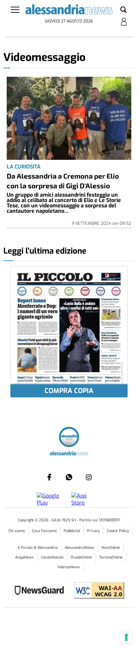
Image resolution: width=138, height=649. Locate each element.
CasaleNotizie (52, 557)
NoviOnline (110, 547)
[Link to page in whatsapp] (69, 477)
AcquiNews (24, 557)
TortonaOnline (111, 557)
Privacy (93, 530)
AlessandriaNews (79, 547)
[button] (123, 10)
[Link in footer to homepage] (69, 438)
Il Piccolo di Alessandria (38, 547)
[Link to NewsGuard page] (41, 591)
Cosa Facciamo (44, 530)
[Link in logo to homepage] (68, 11)
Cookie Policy (118, 530)
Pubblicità (72, 530)
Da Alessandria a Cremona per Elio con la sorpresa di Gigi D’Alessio (63, 181)
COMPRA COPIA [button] (69, 390)
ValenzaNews (68, 567)
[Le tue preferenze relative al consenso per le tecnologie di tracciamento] (126, 637)
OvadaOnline (81, 557)
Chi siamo (16, 530)
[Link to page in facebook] (49, 477)
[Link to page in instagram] (88, 477)
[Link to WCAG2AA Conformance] (96, 591)
